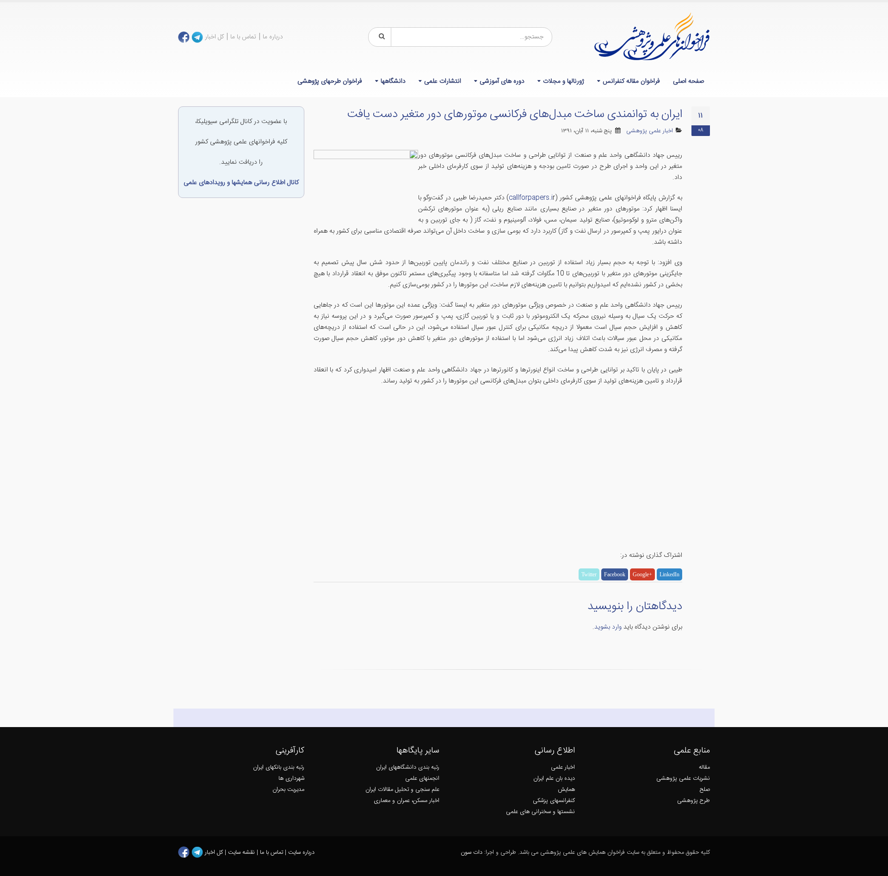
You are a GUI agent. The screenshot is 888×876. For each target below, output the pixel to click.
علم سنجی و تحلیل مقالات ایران (402, 790)
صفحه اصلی (688, 81)
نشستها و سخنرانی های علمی (540, 812)
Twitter (589, 574)
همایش (566, 790)
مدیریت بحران (288, 790)
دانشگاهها (393, 81)
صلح (705, 790)
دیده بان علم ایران (554, 778)
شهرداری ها (291, 778)
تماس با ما (243, 37)
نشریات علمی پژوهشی (683, 778)
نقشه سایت (242, 852)
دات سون (471, 852)
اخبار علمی (563, 767)
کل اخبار (214, 37)
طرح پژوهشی (693, 801)
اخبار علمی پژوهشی (649, 131)
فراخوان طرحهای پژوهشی (329, 81)
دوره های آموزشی (502, 81)
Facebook (614, 574)
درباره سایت (301, 852)
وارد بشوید (608, 627)
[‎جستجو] (380, 37)
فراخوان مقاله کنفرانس (631, 81)
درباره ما (273, 37)
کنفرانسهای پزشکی (554, 801)
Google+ (642, 574)
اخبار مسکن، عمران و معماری (406, 801)
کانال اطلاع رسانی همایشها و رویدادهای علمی (241, 182)
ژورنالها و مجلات (563, 81)
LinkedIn (669, 574)
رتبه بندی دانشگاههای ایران (407, 767)
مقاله (704, 767)
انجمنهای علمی (422, 778)
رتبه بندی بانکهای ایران (278, 767)
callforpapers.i (531, 198)
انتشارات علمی (442, 81)
